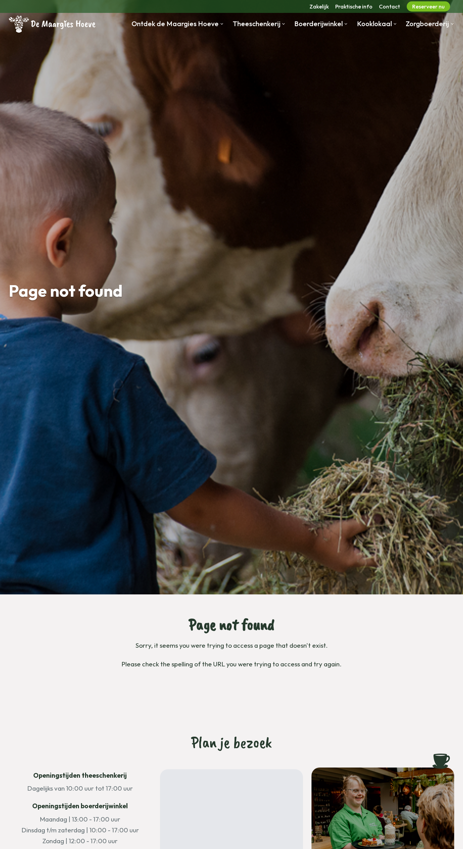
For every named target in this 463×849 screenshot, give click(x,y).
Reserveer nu (428, 6)
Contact (389, 6)
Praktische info (354, 6)
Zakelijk (319, 6)
